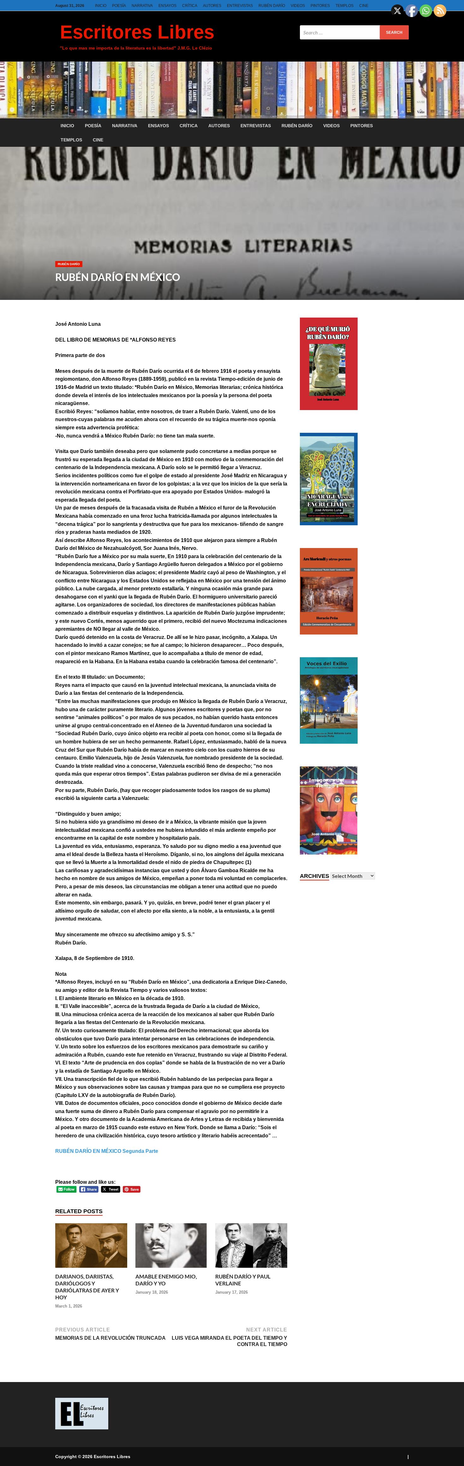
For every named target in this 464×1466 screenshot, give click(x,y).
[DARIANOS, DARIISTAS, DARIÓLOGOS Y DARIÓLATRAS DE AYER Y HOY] (91, 1269)
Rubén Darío (69, 264)
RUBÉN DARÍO (272, 5)
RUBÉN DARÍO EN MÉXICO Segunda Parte (106, 1151)
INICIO (100, 5)
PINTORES (320, 5)
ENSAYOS (167, 5)
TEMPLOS (345, 5)
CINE (363, 5)
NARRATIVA (142, 5)
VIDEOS (298, 5)
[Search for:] (354, 32)
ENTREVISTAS (240, 5)
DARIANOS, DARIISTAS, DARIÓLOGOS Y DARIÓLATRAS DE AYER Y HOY (87, 1287)
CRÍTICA (189, 5)
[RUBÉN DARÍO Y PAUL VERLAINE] (251, 1269)
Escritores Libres (137, 32)
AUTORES (212, 5)
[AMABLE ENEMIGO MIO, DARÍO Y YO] (171, 1269)
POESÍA (119, 5)
